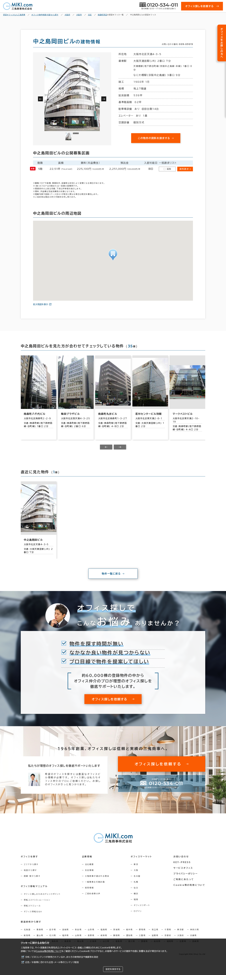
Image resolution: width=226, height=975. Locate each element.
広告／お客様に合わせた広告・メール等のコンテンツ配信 (52, 962)
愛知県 (129, 935)
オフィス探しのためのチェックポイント (42, 894)
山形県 (91, 929)
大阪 (136, 870)
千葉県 (168, 929)
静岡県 (116, 935)
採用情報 (89, 888)
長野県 (91, 935)
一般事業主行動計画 (95, 882)
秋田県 (78, 929)
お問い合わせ (181, 857)
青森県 (40, 929)
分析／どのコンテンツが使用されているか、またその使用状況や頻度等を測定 (61, 957)
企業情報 (87, 857)
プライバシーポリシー (185, 874)
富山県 (40, 935)
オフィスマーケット (141, 857)
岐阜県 (104, 935)
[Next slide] (120, 447)
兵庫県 (193, 935)
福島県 (104, 929)
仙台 (136, 888)
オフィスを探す (29, 857)
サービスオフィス (183, 868)
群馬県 (142, 929)
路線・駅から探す (32, 876)
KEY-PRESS (182, 862)
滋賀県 (155, 935)
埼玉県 (155, 929)
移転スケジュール (32, 906)
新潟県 (27, 935)
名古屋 (137, 876)
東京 (136, 864)
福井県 (65, 935)
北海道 (27, 929)
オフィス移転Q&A (33, 911)
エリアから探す (31, 864)
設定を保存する (113, 969)
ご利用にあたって (183, 879)
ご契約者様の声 (93, 893)
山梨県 (78, 935)
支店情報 (89, 870)
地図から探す (30, 870)
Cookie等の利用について (48, 951)
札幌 (136, 882)
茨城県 (116, 929)
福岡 (136, 899)
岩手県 (52, 929)
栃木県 (129, 929)
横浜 (136, 893)
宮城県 (65, 929)
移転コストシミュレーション (37, 900)
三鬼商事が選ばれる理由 (97, 876)
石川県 (52, 935)
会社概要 (89, 864)
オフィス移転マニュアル (34, 886)
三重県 (142, 935)
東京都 (180, 929)
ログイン (138, 911)
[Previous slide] (106, 447)
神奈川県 (194, 929)
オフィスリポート (142, 905)
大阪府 (180, 935)
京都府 (168, 935)
